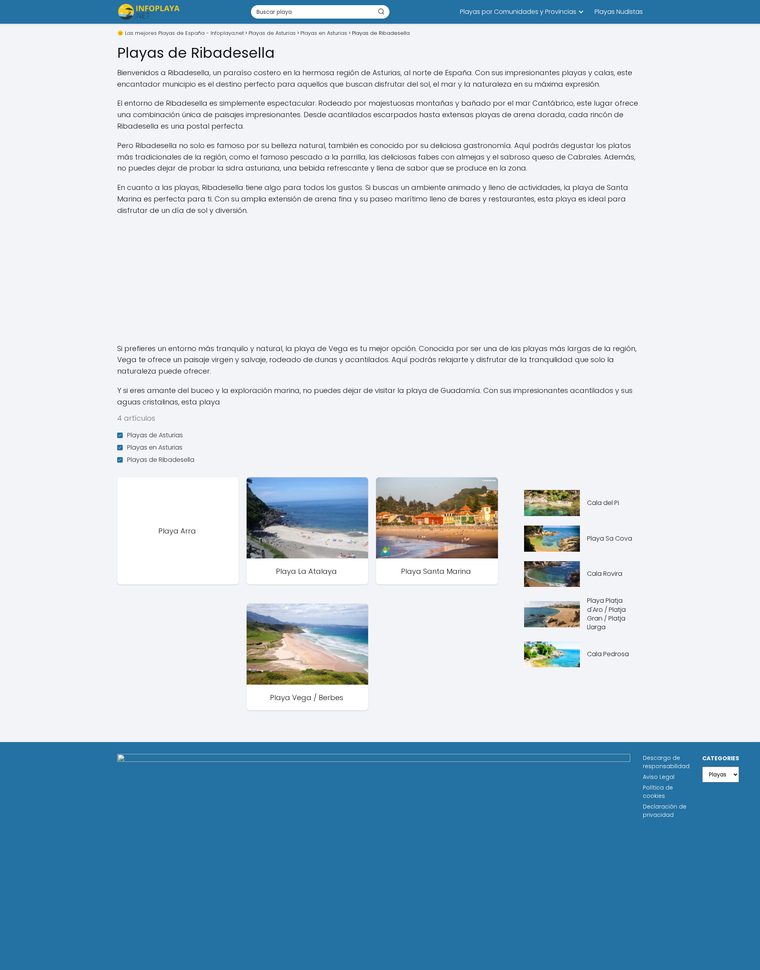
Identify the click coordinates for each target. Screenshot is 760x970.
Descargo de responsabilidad (666, 762)
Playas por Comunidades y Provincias (518, 11)
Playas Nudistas (619, 11)
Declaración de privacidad (664, 811)
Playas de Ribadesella (160, 459)
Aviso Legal (658, 777)
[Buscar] (381, 11)
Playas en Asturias (154, 447)
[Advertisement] (380, 279)
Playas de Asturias (155, 435)
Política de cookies (658, 792)
